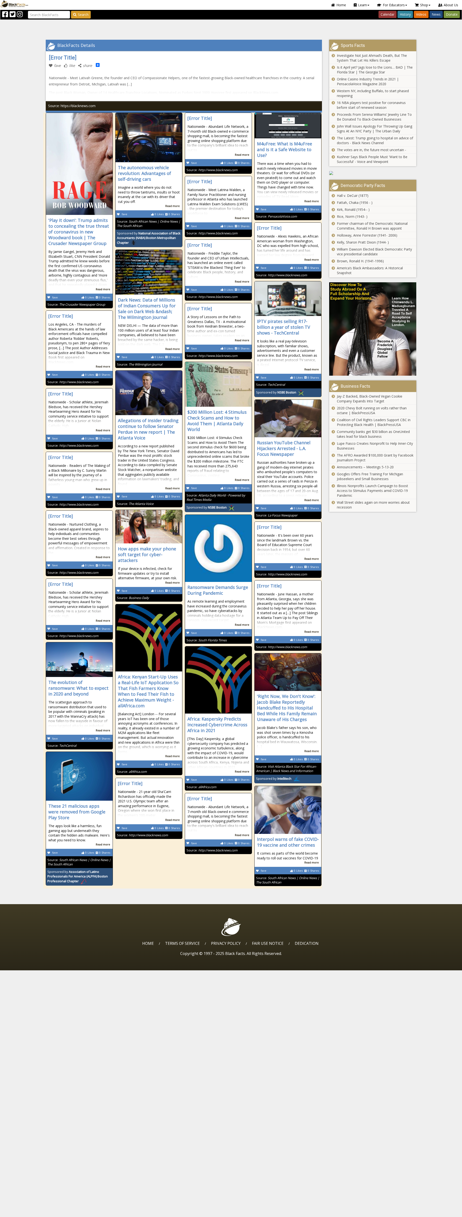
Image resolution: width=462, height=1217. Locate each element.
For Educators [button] (394, 5)
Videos (421, 14)
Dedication (307, 943)
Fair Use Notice (267, 943)
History (405, 14)
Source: (76, 304)
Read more (103, 289)
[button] (24, 1212)
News (436, 14)
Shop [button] (424, 5)
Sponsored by (148, 238)
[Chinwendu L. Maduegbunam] (373, 329)
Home (341, 5)
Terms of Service (182, 943)
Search (83, 14)
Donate (452, 14)
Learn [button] (362, 5)
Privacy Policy (226, 943)
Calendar (387, 14)
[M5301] (373, 173)
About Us (451, 5)
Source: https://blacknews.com (72, 105)
